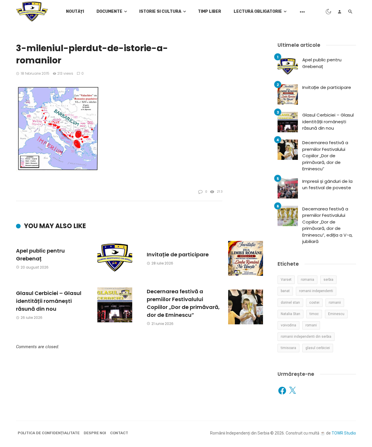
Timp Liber (209, 11)
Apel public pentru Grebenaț (40, 254)
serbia (328, 280)
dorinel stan (290, 303)
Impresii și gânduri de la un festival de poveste (327, 184)
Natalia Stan (290, 314)
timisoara (288, 348)
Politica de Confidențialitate (49, 433)
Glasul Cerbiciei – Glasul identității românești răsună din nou (48, 300)
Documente (109, 11)
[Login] (339, 11)
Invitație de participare (178, 254)
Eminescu (336, 314)
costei (314, 303)
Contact (119, 433)
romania (307, 280)
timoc (314, 314)
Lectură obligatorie (258, 11)
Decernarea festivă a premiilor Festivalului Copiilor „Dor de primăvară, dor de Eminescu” (183, 303)
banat (285, 291)
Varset (286, 280)
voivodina (288, 325)
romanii (335, 303)
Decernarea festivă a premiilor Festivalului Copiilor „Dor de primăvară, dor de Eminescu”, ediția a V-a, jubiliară (327, 225)
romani (311, 325)
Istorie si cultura (160, 11)
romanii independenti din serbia (306, 337)
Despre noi (95, 433)
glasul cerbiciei (317, 348)
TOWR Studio (344, 433)
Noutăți (75, 11)
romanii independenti (316, 291)
